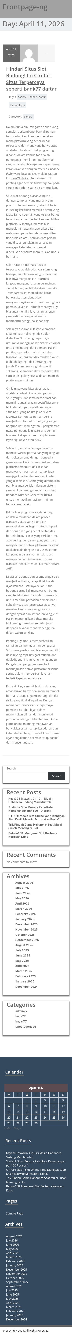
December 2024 (26, 986)
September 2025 (27, 940)
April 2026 (22, 903)
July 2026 (22, 888)
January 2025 (24, 981)
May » (17, 1128)
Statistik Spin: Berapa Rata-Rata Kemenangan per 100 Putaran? (30, 809)
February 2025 (25, 976)
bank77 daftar (38, 97)
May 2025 (22, 960)
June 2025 (22, 955)
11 (54, 1106)
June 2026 (22, 893)
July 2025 (22, 950)
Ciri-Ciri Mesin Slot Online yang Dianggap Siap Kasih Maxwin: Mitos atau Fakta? (36, 817)
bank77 (22, 97)
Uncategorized (25, 1026)
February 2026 (25, 914)
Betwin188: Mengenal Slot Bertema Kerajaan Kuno (32, 834)
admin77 (21, 1011)
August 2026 (24, 882)
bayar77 (21, 1021)
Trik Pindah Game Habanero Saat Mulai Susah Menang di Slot (35, 826)
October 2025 (25, 934)
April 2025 (22, 966)
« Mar (8, 1128)
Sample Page (14, 1213)
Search (11, 768)
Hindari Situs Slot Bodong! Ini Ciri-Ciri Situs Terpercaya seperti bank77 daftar (31, 78)
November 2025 (26, 929)
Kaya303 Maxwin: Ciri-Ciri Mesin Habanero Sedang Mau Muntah (30, 800)
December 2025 (26, 924)
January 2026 (24, 919)
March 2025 (23, 971)
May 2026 (22, 898)
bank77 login (17, 105)
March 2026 (23, 908)
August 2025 (24, 945)
